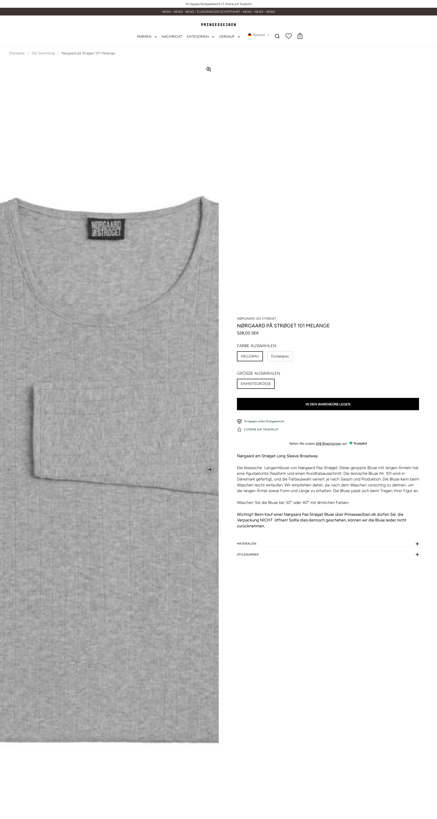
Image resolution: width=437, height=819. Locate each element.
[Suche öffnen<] (277, 36)
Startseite (17, 53)
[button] (259, 35)
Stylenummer (248, 554)
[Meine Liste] (288, 36)
